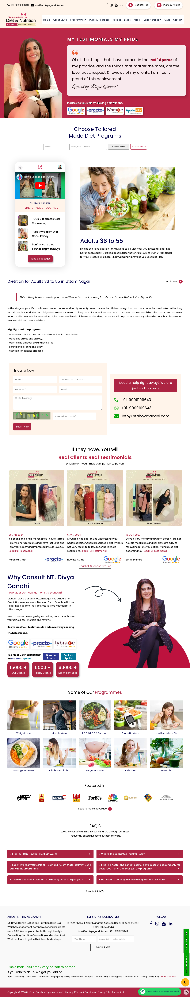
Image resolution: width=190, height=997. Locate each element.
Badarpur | (44, 976)
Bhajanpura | (57, 976)
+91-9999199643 (136, 399)
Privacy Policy (105, 992)
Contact (177, 19)
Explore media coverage (92, 808)
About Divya (60, 19)
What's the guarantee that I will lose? (123, 854)
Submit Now (22, 426)
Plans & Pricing (171, 5)
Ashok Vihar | (31, 976)
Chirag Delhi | (147, 976)
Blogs (127, 19)
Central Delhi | (101, 976)
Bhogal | (89, 976)
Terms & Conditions (85, 992)
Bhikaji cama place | (74, 976)
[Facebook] (107, 5)
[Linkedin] (121, 5)
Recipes (117, 19)
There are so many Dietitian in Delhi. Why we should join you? (47, 879)
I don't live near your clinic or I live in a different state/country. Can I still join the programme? (50, 866)
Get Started (141, 5)
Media (137, 19)
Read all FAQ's (95, 891)
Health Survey (186, 941)
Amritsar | (19, 976)
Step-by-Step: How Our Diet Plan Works (34, 854)
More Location (168, 976)
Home (46, 19)
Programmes (78, 19)
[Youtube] (116, 5)
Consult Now (170, 281)
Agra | (11, 976)
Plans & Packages (99, 19)
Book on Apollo (68, 657)
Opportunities (152, 19)
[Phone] (182, 980)
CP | (157, 976)
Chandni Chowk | (132, 976)
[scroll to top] (186, 992)
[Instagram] (111, 5)
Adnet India (119, 992)
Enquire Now (186, 964)
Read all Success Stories (95, 566)
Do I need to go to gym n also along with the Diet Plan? (133, 879)
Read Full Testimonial (21, 551)
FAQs (167, 19)
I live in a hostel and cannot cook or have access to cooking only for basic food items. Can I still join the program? (139, 866)
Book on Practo (51, 657)
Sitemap (69, 992)
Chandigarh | (115, 976)
